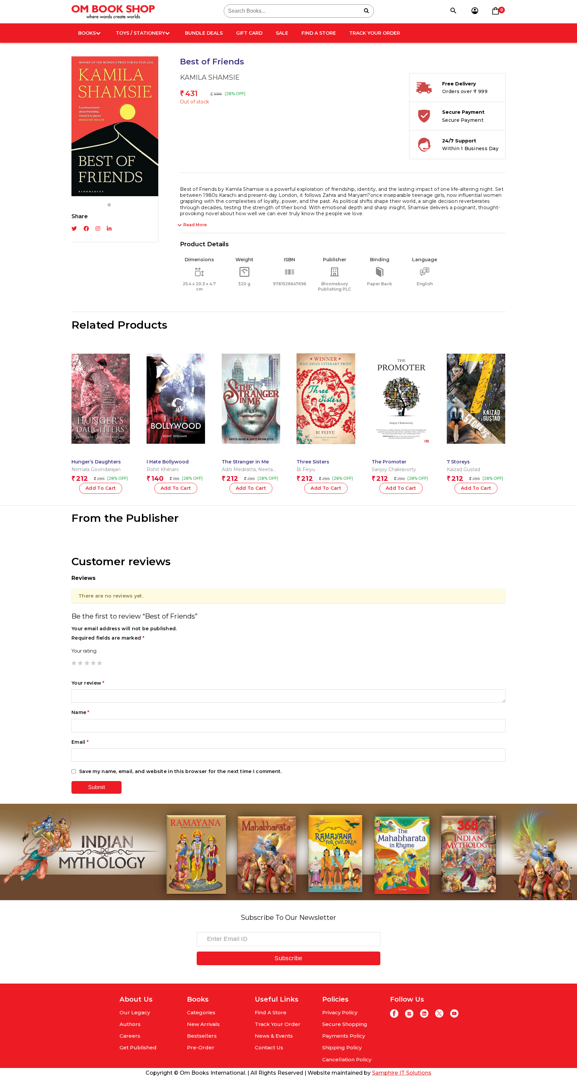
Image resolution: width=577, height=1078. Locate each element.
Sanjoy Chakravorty (394, 469)
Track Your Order (374, 33)
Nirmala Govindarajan (96, 469)
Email (79, 742)
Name (80, 712)
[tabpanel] (114, 126)
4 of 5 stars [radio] (93, 663)
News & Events (274, 1036)
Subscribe (288, 958)
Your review (88, 683)
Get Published (138, 1047)
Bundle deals (204, 33)
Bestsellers (202, 1036)
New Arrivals (203, 1024)
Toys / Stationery (140, 33)
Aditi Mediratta (239, 469)
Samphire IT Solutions (401, 1073)
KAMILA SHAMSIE (210, 77)
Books (87, 33)
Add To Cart (326, 488)
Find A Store (319, 33)
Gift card (249, 33)
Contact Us (269, 1047)
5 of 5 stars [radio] (99, 663)
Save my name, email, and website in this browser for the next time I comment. (180, 771)
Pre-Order (200, 1047)
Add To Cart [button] (100, 488)
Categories (201, 1012)
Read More (195, 224)
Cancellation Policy (346, 1059)
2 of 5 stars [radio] (80, 663)
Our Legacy (135, 1012)
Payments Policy (343, 1036)
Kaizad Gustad (463, 469)
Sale (282, 33)
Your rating (84, 651)
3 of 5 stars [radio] (86, 663)
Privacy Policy (339, 1012)
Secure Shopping (344, 1024)
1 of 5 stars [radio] (73, 663)
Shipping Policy (342, 1047)
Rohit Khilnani (163, 469)
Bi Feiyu (306, 469)
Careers (130, 1036)
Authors (130, 1024)
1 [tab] (109, 205)
